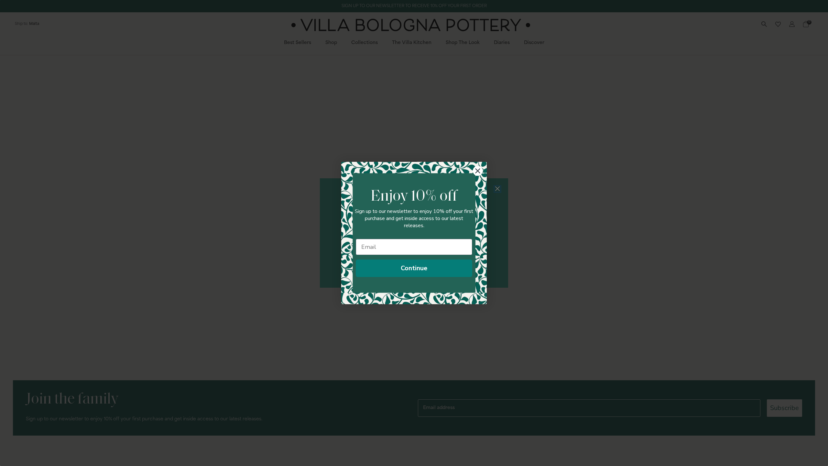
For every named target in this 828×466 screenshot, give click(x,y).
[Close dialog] (478, 171)
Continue (414, 268)
